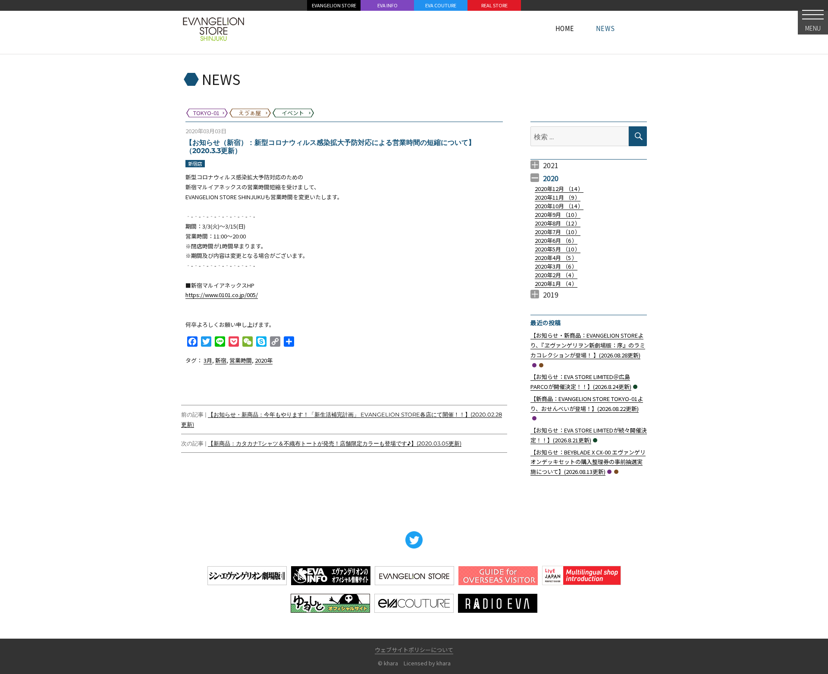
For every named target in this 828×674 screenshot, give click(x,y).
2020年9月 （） (557, 214)
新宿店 (195, 163)
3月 (208, 360)
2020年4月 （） (556, 258)
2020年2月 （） (556, 275)
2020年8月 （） (557, 223)
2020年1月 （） (556, 283)
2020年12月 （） (559, 189)
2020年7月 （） (557, 232)
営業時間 (240, 360)
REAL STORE (494, 5)
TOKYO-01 (534, 365)
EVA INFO (387, 5)
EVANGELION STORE (334, 5)
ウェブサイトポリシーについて (414, 650)
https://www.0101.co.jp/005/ (221, 295)
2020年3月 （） (556, 266)
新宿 (220, 360)
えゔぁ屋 (541, 365)
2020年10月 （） (559, 206)
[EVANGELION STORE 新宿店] (213, 28)
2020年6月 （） (556, 240)
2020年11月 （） (557, 197)
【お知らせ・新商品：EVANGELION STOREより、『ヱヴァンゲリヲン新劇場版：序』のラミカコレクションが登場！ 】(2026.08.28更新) (587, 345)
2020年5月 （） (557, 249)
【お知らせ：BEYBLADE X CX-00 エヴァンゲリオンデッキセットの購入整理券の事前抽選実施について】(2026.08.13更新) (588, 462)
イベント (635, 387)
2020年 (264, 360)
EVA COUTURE (440, 5)
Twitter (414, 540)
